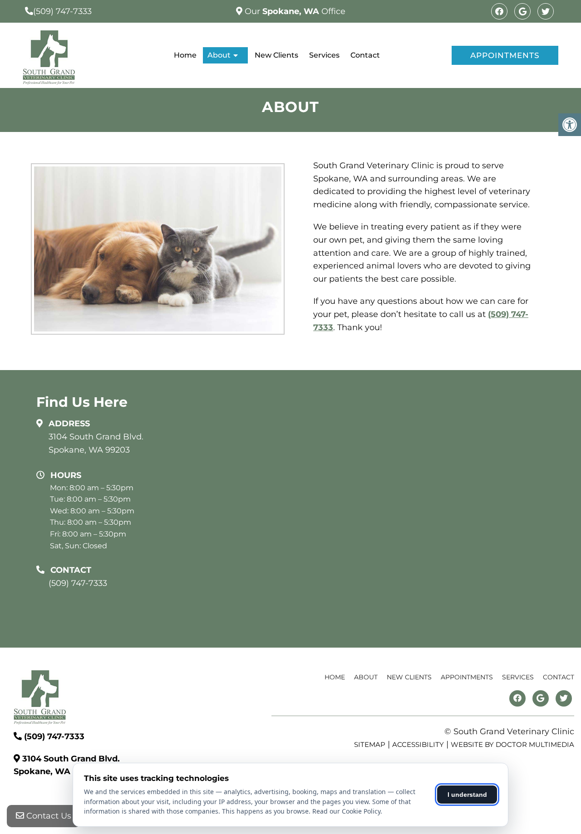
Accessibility (418, 744)
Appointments (505, 55)
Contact (365, 55)
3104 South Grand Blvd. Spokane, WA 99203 (96, 443)
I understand (467, 794)
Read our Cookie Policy (346, 811)
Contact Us (47, 816)
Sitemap (369, 744)
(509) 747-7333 (62, 11)
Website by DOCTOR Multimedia (512, 744)
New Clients (276, 55)
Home (185, 55)
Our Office (293, 11)
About (219, 55)
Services (324, 55)
